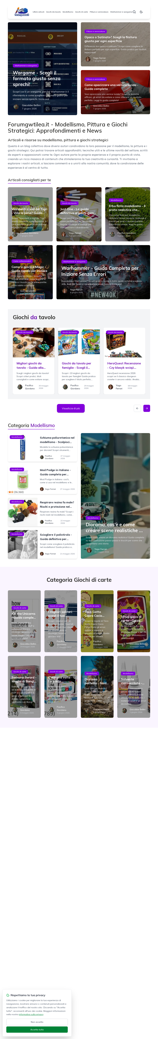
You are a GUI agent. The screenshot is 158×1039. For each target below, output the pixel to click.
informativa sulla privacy (31, 1014)
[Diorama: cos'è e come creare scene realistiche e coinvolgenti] (115, 496)
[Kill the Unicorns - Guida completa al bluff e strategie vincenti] (24, 621)
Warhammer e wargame (121, 12)
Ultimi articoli (38, 12)
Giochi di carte (81, 12)
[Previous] (137, 408)
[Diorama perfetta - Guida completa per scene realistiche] (97, 687)
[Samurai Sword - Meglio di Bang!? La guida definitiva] (24, 687)
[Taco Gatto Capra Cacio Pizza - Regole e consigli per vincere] (97, 621)
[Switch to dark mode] (141, 12)
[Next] (146, 408)
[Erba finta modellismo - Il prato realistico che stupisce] (127, 214)
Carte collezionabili (22, 261)
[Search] (134, 12)
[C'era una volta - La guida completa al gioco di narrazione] (60, 687)
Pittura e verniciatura (99, 12)
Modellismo (68, 12)
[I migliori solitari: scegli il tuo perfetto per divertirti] (60, 621)
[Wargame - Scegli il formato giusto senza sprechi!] (42, 68)
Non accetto (37, 1022)
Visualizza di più (71, 408)
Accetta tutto (37, 1029)
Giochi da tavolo (53, 12)
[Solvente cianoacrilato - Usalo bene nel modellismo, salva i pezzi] (133, 687)
